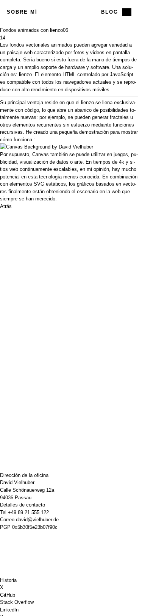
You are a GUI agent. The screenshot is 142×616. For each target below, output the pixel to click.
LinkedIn (9, 610)
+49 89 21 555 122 (28, 512)
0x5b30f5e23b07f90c (35, 527)
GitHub (7, 595)
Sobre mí (22, 12)
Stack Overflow (17, 602)
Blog (109, 12)
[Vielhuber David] (69, 12)
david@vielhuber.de (37, 519)
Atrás (6, 206)
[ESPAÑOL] (126, 12)
